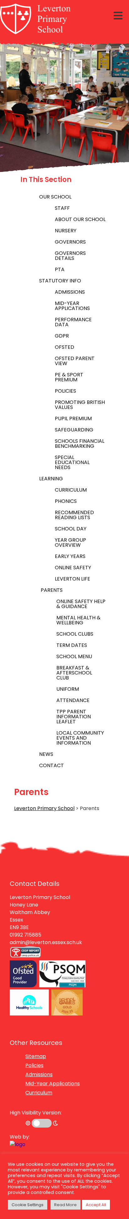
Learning (51, 478)
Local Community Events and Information (80, 737)
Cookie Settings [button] (28, 1205)
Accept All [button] (96, 1205)
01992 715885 (25, 934)
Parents (52, 590)
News (46, 754)
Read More (65, 1205)
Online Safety (73, 567)
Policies (65, 391)
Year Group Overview (70, 542)
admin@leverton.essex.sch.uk (46, 942)
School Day (70, 528)
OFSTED (64, 347)
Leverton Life (72, 578)
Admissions (70, 292)
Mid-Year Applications (72, 306)
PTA (59, 269)
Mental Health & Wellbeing (78, 620)
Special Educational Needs (72, 462)
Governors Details (70, 256)
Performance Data (73, 322)
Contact (51, 765)
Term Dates (71, 645)
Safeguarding (74, 429)
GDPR (62, 335)
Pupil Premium (73, 418)
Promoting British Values (80, 405)
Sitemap (35, 1056)
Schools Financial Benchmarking (79, 443)
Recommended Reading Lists (74, 515)
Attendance (73, 700)
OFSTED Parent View (75, 361)
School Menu (74, 656)
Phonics (66, 501)
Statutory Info (60, 280)
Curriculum (71, 489)
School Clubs (74, 634)
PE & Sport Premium (69, 377)
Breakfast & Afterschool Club (74, 672)
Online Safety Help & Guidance (81, 604)
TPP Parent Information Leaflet (73, 716)
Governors (70, 241)
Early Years (70, 556)
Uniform (67, 689)
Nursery (65, 230)
